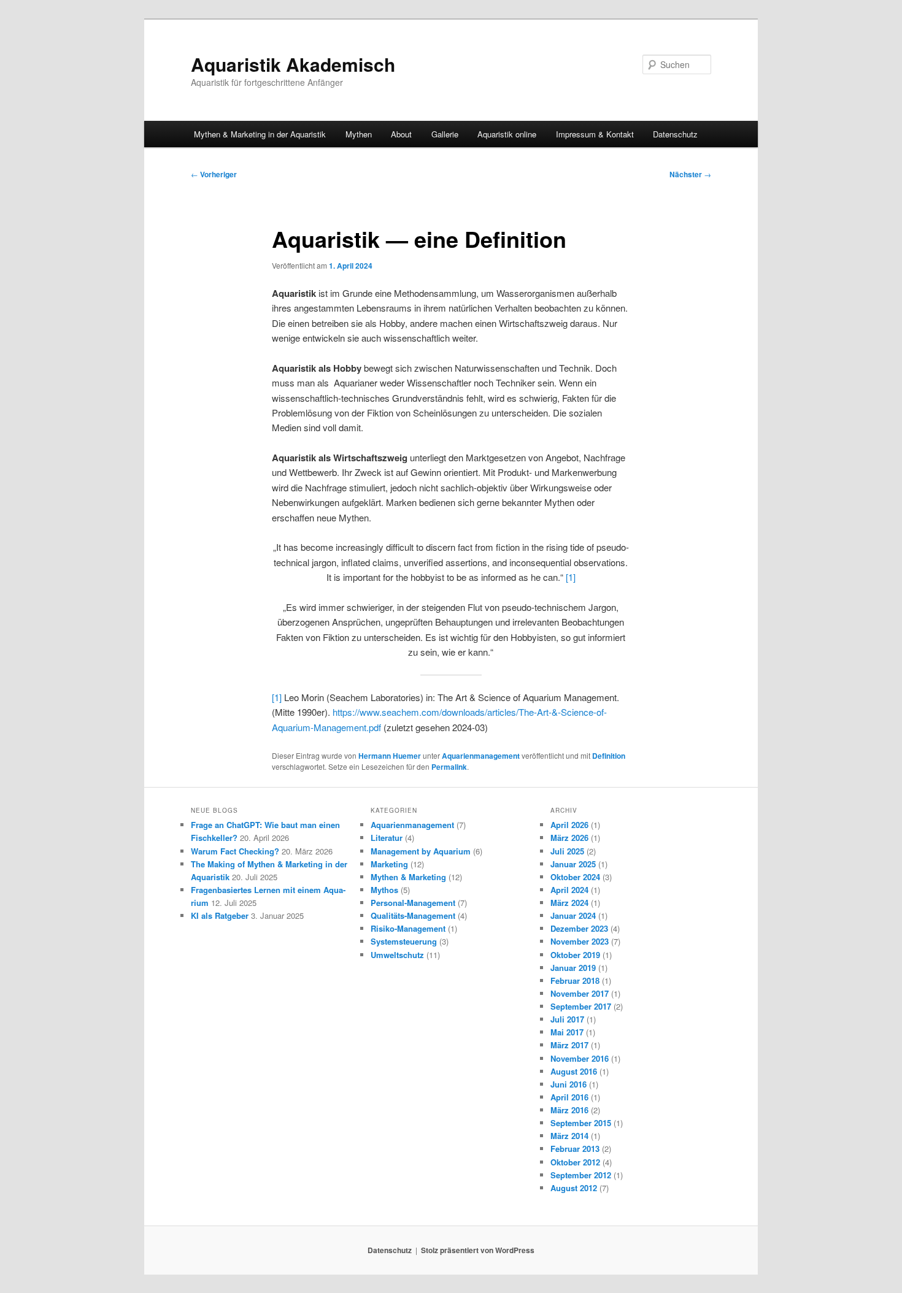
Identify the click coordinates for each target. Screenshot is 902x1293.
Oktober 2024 (575, 877)
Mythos (384, 890)
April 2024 (569, 890)
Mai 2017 (567, 1032)
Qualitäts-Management (413, 915)
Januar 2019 (573, 967)
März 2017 (569, 1045)
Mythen (358, 134)
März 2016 (569, 1110)
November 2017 (579, 993)
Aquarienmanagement (481, 755)
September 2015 (580, 1123)
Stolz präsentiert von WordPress (477, 1250)
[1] (571, 576)
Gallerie (444, 134)
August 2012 (573, 1188)
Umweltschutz (397, 955)
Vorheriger (214, 174)
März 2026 (569, 837)
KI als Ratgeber (220, 915)
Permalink (449, 766)
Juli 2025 (567, 851)
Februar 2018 (574, 980)
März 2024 (569, 902)
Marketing (389, 864)
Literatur (387, 837)
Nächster (690, 174)
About (401, 134)
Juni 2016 (568, 1084)
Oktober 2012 (575, 1162)
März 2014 (569, 1135)
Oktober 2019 (575, 955)
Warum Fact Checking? (235, 851)
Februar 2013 (574, 1148)
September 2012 (580, 1175)
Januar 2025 (573, 864)
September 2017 (580, 1006)
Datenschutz (675, 134)
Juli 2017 (567, 1019)
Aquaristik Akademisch (293, 64)
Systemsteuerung (404, 941)
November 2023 (579, 941)
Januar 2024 (573, 915)
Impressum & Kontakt (595, 134)
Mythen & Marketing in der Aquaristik (260, 134)
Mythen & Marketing (408, 877)
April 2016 (569, 1097)
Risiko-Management (408, 928)
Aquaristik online (506, 134)
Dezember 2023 (579, 928)
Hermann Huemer (389, 755)
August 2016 (573, 1071)
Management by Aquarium (421, 851)
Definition (608, 755)
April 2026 (569, 825)
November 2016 (579, 1058)
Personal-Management (413, 902)
